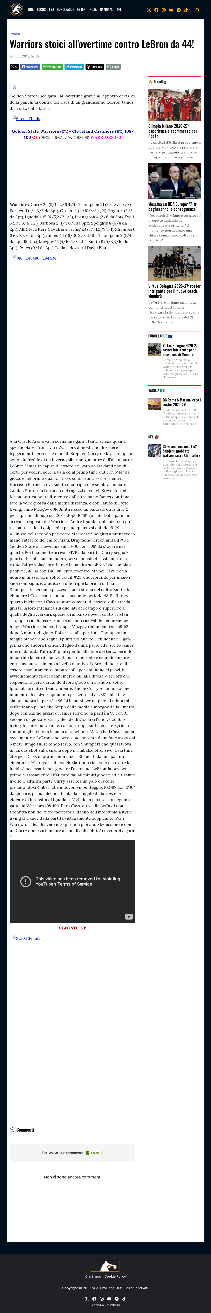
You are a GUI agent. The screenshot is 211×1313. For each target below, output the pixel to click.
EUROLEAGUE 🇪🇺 (160, 335)
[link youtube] (171, 9)
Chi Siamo (93, 1276)
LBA (51, 9)
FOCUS (41, 9)
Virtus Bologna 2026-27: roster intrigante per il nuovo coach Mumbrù (180, 350)
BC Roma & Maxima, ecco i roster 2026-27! (182, 402)
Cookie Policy (115, 1276)
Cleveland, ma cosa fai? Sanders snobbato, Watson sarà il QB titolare (181, 451)
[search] (197, 9)
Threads (96, 66)
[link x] (149, 9)
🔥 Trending (157, 81)
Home (15, 34)
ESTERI (81, 9)
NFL (119, 9)
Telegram (76, 66)
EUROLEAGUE (65, 9)
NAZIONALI (107, 9)
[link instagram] (164, 9)
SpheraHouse (113, 1304)
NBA (31, 9)
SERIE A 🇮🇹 (156, 390)
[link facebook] (156, 9)
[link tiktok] (186, 9)
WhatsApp (54, 66)
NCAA (93, 9)
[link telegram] (178, 9)
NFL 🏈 (153, 436)
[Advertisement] (72, 172)
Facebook (32, 66)
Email (115, 66)
